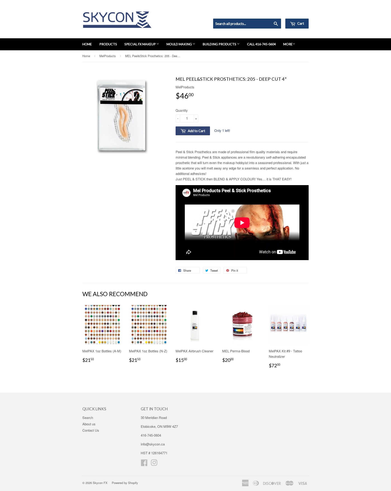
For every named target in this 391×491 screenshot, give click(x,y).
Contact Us (90, 430)
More (288, 44)
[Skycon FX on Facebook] (144, 464)
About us (88, 423)
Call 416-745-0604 (261, 44)
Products (108, 44)
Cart (300, 23)
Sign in (271, 13)
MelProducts (107, 56)
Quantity (182, 110)
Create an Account (296, 13)
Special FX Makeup (140, 44)
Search (87, 417)
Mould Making (180, 44)
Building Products (220, 44)
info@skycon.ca (153, 444)
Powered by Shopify (125, 483)
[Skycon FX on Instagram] (154, 464)
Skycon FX (100, 483)
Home (87, 44)
